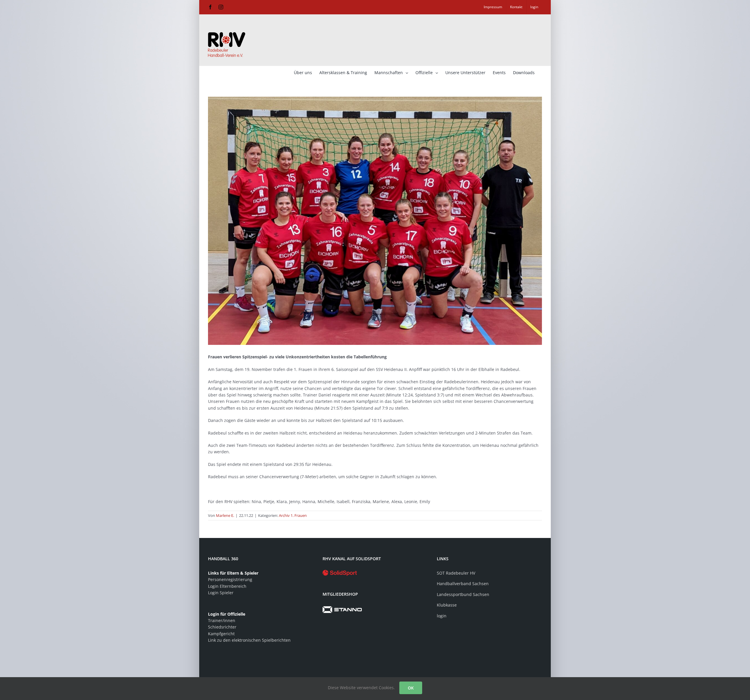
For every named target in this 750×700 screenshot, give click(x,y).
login (441, 616)
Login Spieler (220, 592)
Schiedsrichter (222, 627)
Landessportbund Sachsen (463, 594)
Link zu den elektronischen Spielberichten (249, 640)
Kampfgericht (221, 633)
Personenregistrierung (230, 579)
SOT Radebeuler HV (456, 573)
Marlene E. (225, 515)
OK (411, 688)
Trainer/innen (221, 620)
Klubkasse (447, 605)
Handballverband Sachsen (463, 583)
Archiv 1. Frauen (293, 515)
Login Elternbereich (227, 586)
